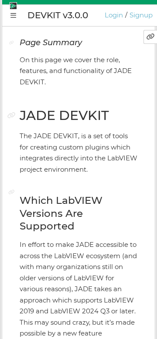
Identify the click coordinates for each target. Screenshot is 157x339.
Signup (141, 15)
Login (114, 15)
